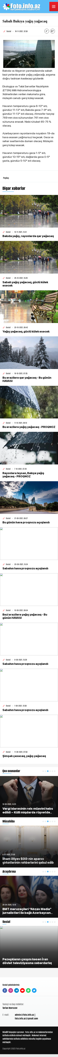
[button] (43, 771)
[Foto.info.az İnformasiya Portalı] (21, 6)
